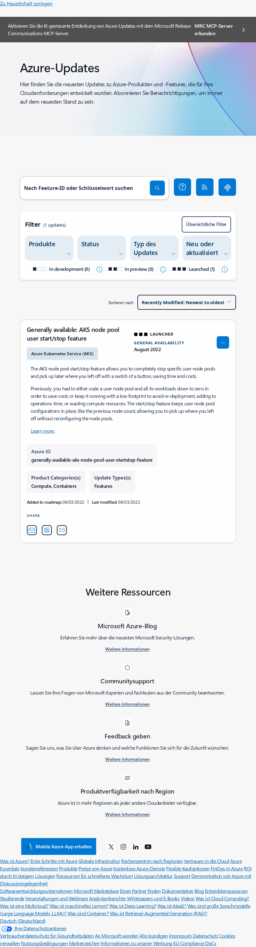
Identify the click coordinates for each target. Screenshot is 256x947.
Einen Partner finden (140, 891)
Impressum (181, 935)
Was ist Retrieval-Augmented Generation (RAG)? (158, 913)
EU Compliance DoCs (194, 943)
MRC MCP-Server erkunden (213, 29)
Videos (187, 898)
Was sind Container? (88, 913)
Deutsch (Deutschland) (23, 920)
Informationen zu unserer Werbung (136, 943)
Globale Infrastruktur (99, 861)
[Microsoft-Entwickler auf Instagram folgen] (123, 846)
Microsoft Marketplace (96, 891)
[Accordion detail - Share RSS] (47, 530)
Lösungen (45, 876)
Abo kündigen (153, 935)
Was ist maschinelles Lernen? (79, 905)
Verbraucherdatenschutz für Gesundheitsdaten (47, 935)
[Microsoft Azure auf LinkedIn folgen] (136, 846)
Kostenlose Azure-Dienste (139, 868)
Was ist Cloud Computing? (222, 898)
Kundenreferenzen (39, 868)
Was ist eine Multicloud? (24, 905)
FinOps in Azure (227, 868)
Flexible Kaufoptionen (187, 868)
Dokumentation (178, 891)
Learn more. (43, 430)
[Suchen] (157, 188)
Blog (199, 891)
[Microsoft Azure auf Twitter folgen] (111, 846)
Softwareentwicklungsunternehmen (36, 891)
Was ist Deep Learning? (132, 905)
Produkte (68, 868)
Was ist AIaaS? (171, 905)
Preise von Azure (95, 868)
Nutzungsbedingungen (44, 943)
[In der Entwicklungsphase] (99, 269)
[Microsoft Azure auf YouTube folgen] (148, 846)
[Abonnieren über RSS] (205, 187)
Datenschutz (205, 935)
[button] (182, 187)
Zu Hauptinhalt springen (26, 3)
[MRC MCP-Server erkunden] (227, 187)
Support (182, 876)
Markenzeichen (84, 943)
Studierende (12, 898)
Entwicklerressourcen (226, 891)
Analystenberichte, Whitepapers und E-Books (134, 898)
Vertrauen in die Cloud (206, 861)
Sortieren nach (121, 302)
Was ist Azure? (14, 861)
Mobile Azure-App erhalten (64, 846)
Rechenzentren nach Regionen (152, 861)
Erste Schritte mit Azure (53, 861)
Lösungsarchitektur (153, 876)
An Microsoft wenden (116, 935)
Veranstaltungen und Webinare (56, 898)
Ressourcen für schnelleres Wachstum (94, 876)
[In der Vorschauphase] (163, 269)
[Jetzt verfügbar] (224, 269)
